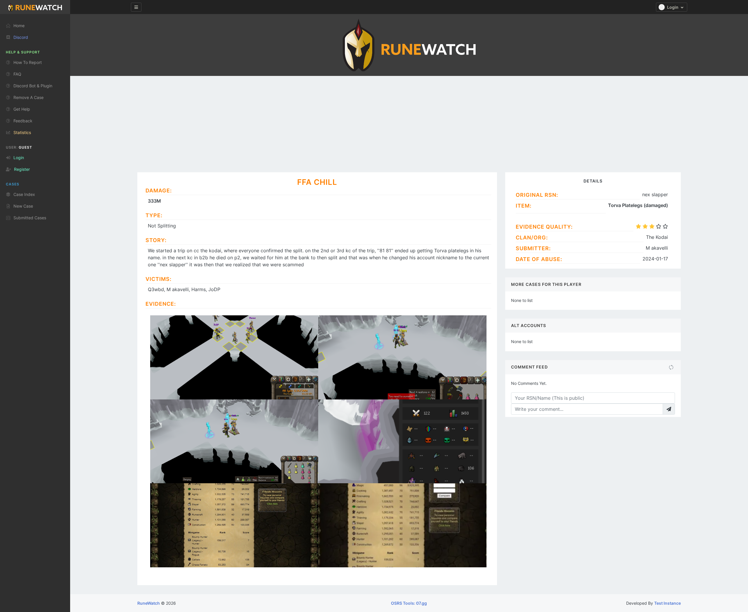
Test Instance (667, 603)
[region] (35, 310)
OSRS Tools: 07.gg (409, 603)
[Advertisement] (409, 120)
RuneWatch (148, 603)
